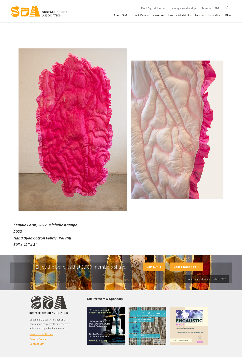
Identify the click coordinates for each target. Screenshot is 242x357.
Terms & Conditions (41, 334)
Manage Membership (184, 8)
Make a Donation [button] (185, 267)
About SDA (120, 15)
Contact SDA (36, 343)
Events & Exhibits (179, 15)
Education (214, 15)
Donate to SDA (210, 8)
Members (158, 15)
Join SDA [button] (152, 267)
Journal (200, 15)
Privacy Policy (37, 339)
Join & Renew (140, 15)
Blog (228, 15)
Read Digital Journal (153, 8)
